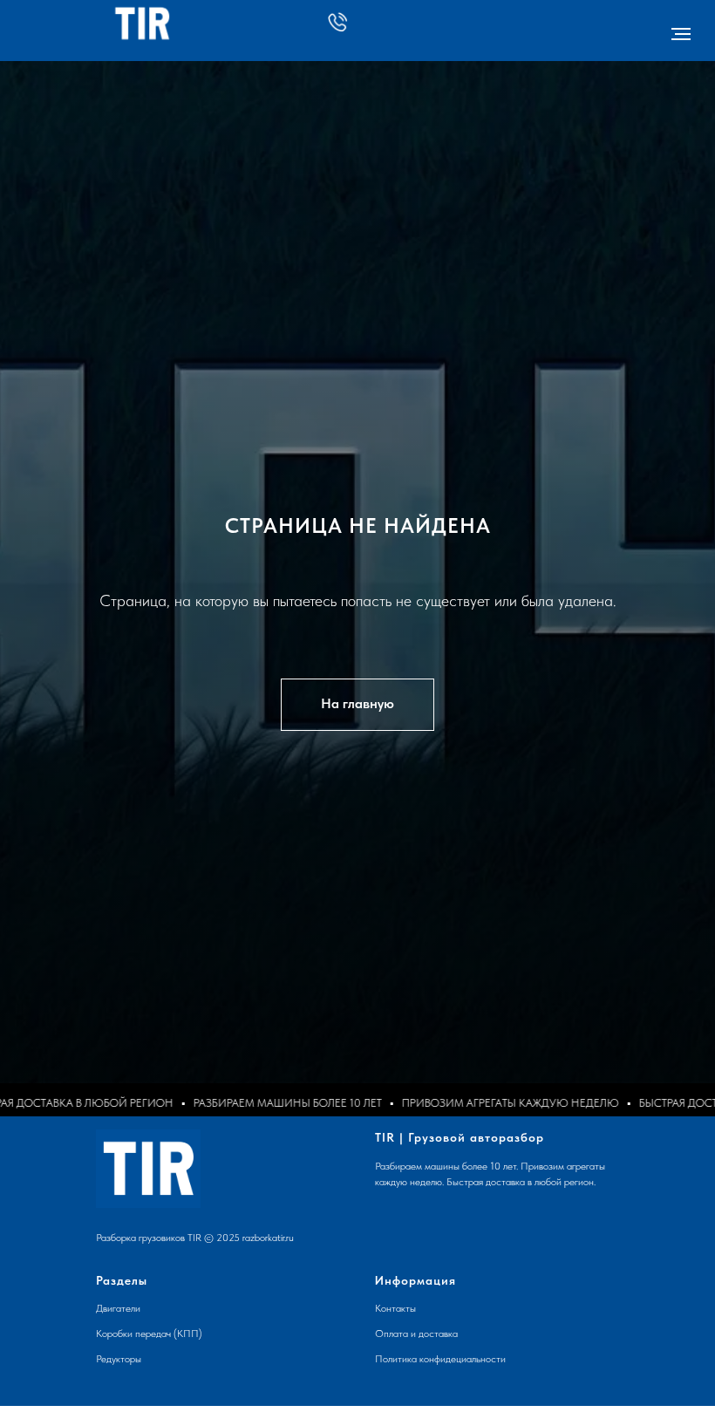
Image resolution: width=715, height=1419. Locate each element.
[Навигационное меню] (681, 34)
